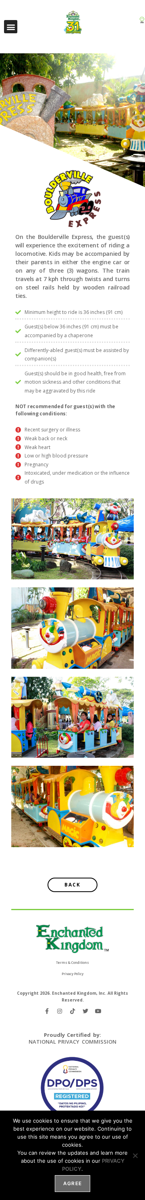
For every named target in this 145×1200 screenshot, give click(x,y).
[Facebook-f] (46, 1011)
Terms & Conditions (72, 962)
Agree (72, 1183)
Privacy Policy (72, 973)
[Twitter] (85, 1011)
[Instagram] (59, 1011)
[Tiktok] (72, 1011)
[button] (10, 26)
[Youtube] (98, 1011)
